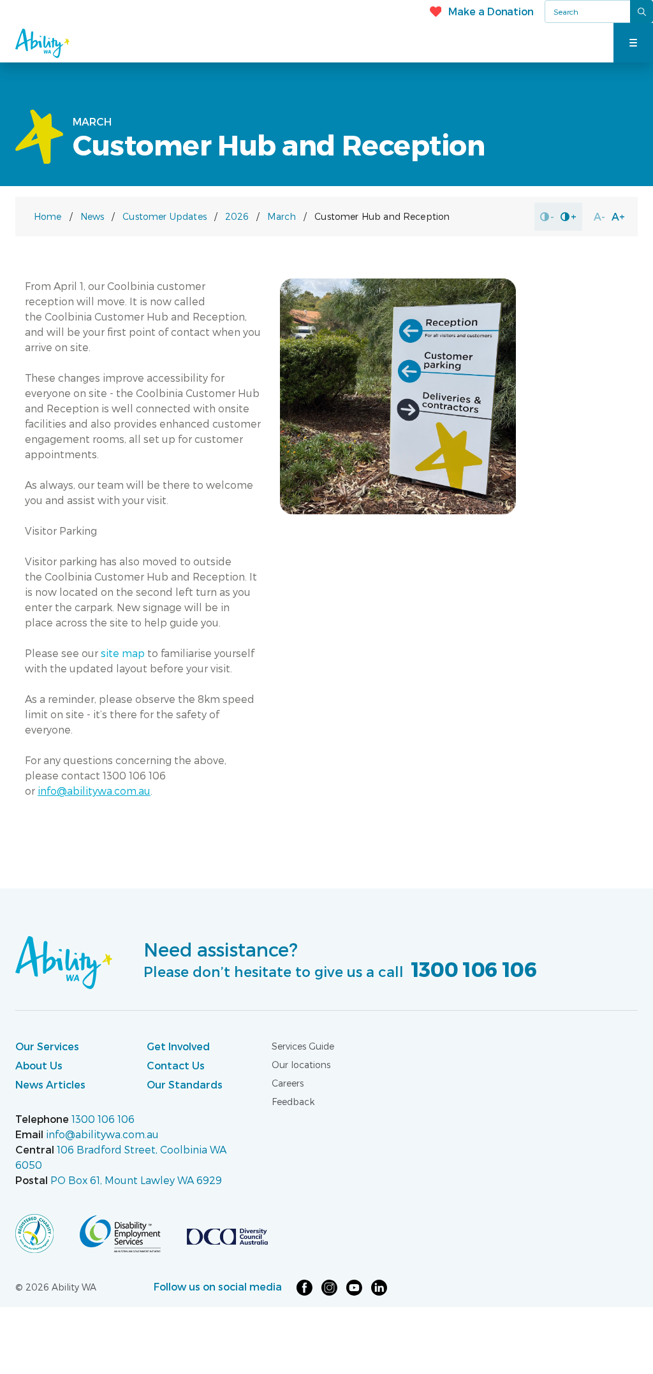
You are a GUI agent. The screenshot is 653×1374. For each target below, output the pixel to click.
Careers (288, 1083)
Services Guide (303, 1046)
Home (48, 216)
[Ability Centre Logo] (69, 43)
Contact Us (176, 1065)
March (281, 216)
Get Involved (178, 1046)
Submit (641, 11)
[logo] (47, 1232)
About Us (38, 1065)
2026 (237, 216)
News (92, 216)
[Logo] (63, 961)
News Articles (50, 1084)
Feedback (293, 1101)
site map (123, 653)
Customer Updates (164, 216)
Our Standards (185, 1084)
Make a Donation (491, 11)
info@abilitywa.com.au (102, 1134)
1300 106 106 (471, 969)
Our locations (301, 1064)
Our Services (47, 1046)
